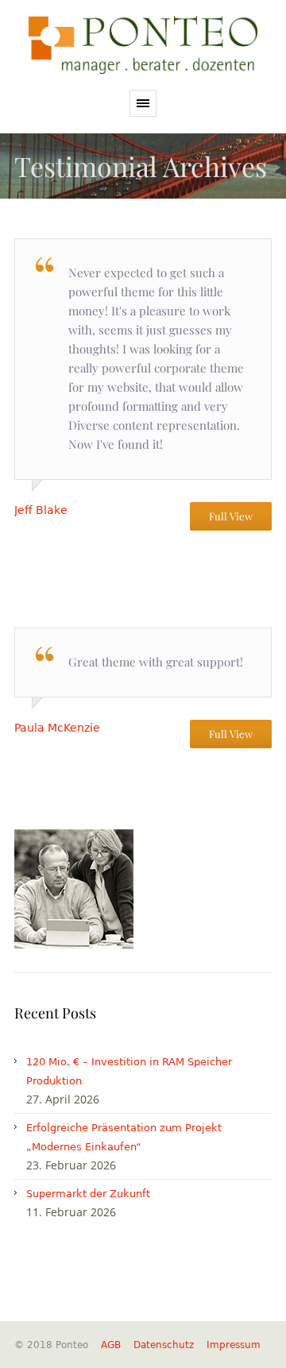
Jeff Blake (41, 510)
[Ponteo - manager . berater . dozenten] (143, 45)
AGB (111, 1345)
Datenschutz (163, 1345)
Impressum (234, 1345)
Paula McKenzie (57, 727)
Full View (231, 516)
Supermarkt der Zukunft (88, 1194)
